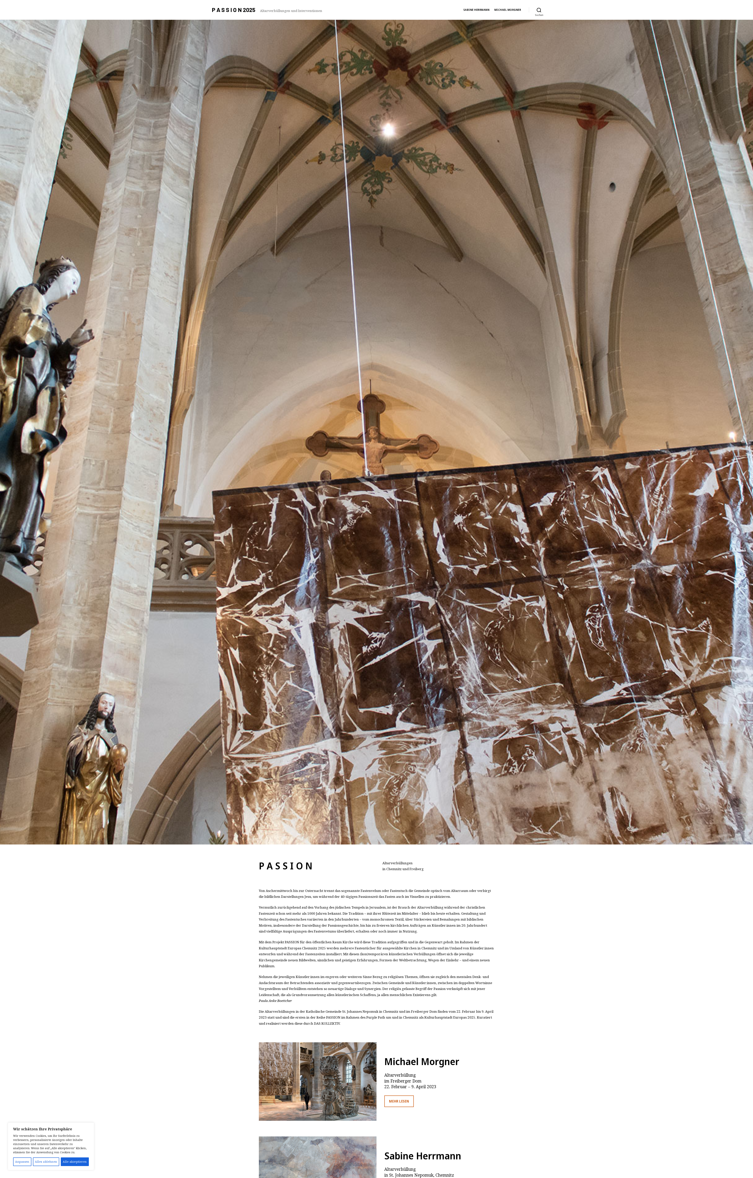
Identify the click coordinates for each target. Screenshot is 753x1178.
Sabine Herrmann (476, 10)
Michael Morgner (507, 10)
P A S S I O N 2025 (233, 10)
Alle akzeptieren (75, 1161)
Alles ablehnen (46, 1161)
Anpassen (22, 1161)
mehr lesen (399, 1101)
